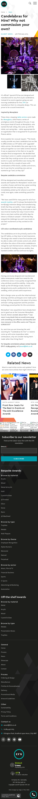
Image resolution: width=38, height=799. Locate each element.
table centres (22, 117)
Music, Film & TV (7, 568)
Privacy (3, 796)
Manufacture (5, 682)
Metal (3, 605)
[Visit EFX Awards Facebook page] (8, 739)
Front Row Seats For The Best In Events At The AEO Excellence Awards (14, 409)
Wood (3, 483)
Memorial (4, 551)
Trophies (4, 525)
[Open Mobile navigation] (35, 3)
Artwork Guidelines (8, 699)
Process (3, 652)
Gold (2, 491)
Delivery (4, 690)
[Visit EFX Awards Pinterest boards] (14, 739)
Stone (3, 508)
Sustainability (6, 708)
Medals (3, 529)
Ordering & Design (7, 678)
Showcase (4, 660)
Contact (3, 669)
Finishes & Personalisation (10, 686)
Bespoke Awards (11, 470)
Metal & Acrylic (6, 487)
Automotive (5, 589)
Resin (3, 512)
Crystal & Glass (6, 495)
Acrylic (3, 479)
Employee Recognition (9, 543)
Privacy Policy (6, 712)
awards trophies (7, 202)
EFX (24, 102)
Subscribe (19, 459)
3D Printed (5, 500)
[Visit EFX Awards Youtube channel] (19, 739)
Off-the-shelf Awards (13, 597)
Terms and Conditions (9, 716)
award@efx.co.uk (26, 346)
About (3, 665)
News (10, 12)
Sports (3, 577)
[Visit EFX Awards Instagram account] (3, 739)
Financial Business (7, 573)
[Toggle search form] (30, 3)
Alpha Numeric (6, 547)
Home (3, 12)
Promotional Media (8, 694)
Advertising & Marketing (10, 585)
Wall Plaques (5, 534)
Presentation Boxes (8, 631)
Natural (3, 555)
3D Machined (5, 516)
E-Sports (4, 581)
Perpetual (4, 559)
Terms (7, 796)
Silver (3, 504)
